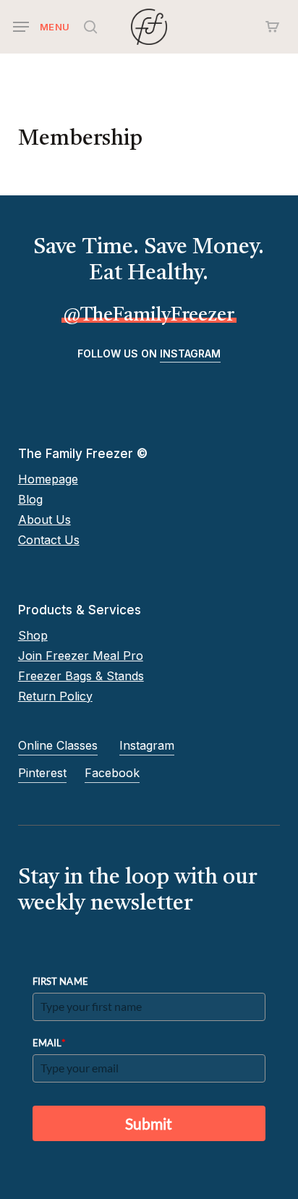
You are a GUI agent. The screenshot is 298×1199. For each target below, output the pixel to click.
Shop (33, 635)
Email (50, 1042)
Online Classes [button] (58, 745)
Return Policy (55, 696)
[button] (41, 27)
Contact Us (49, 540)
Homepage (48, 479)
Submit (148, 1123)
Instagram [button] (190, 353)
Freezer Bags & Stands (81, 676)
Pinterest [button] (42, 773)
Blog (30, 499)
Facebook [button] (112, 773)
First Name (60, 981)
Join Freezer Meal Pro (80, 655)
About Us (44, 519)
